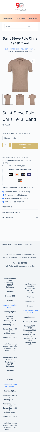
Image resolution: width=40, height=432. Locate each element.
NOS (9, 166)
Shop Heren (21, 18)
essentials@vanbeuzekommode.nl (10, 385)
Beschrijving (7, 207)
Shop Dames (8, 18)
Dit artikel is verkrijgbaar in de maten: (16, 133)
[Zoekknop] (29, 26)
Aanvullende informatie (11, 212)
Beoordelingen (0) (8, 217)
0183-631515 (21, 263)
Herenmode (19, 161)
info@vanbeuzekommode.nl (9, 306)
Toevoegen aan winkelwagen (25, 145)
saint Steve (16, 166)
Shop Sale (33, 18)
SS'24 (24, 166)
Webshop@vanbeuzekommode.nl (22, 266)
